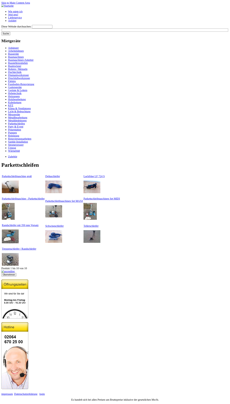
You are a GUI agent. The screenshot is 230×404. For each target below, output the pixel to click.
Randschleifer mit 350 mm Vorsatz (20, 225)
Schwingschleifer (54, 225)
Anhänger (13, 47)
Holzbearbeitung (17, 99)
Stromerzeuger (16, 144)
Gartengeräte (15, 87)
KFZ (10, 105)
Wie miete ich (15, 11)
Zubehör (12, 156)
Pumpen (12, 132)
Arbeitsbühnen (16, 50)
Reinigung (13, 135)
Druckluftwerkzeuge (19, 78)
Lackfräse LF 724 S (94, 176)
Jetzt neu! (13, 14)
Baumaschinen (16, 57)
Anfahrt (12, 20)
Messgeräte (14, 114)
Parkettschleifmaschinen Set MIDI (102, 198)
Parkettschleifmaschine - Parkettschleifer (23, 198)
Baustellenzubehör (18, 63)
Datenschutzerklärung (25, 394)
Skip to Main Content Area (15, 2)
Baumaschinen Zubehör (21, 60)
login (42, 394)
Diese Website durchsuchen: (16, 26)
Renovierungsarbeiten (19, 138)
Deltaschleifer (52, 176)
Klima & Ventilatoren (19, 108)
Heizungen (14, 96)
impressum (7, 394)
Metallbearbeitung (17, 117)
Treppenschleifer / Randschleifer (19, 248)
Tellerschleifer (91, 225)
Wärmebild (14, 150)
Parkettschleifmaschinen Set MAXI (64, 201)
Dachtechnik (15, 72)
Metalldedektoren (17, 120)
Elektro (12, 81)
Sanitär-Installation (18, 141)
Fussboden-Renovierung (21, 84)
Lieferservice (15, 17)
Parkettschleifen (16, 123)
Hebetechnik (15, 93)
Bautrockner (14, 66)
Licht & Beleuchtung (19, 111)
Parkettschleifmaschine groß (17, 176)
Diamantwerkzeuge (18, 75)
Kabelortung (14, 102)
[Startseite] (7, 5)
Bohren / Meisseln (17, 69)
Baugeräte (13, 53)
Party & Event (15, 126)
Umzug (12, 147)
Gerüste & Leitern (17, 90)
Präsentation (14, 129)
